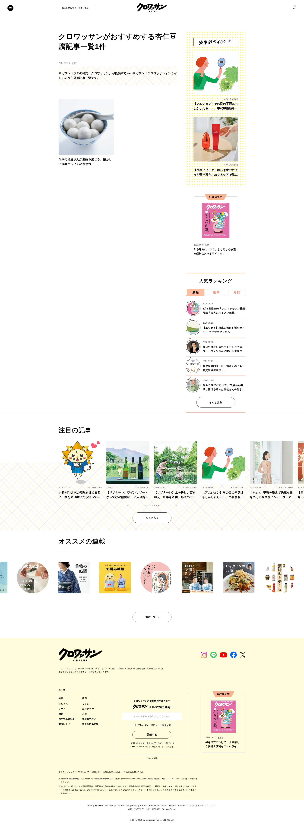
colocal (172, 806)
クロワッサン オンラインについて (74, 772)
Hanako (143, 806)
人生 (84, 714)
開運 (61, 714)
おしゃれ (63, 703)
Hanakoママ (183, 806)
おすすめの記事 (67, 719)
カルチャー (88, 708)
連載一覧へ (151, 617)
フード (62, 708)
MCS (130, 809)
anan (90, 806)
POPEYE (109, 806)
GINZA (134, 806)
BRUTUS (99, 806)
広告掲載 (156, 809)
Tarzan (164, 806)
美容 (84, 698)
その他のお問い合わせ (134, 772)
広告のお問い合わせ (112, 772)
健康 (61, 698)
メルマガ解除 (152, 758)
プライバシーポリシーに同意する (154, 725)
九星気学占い (89, 719)
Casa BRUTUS (122, 806)
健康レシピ (64, 724)
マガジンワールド (142, 809)
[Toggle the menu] (10, 8)
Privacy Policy (168, 809)
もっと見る (215, 402)
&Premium (154, 806)
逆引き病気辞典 (90, 724)
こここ (212, 806)
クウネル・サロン (199, 806)
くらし (85, 703)
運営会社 (96, 772)
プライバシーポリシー (163, 743)
